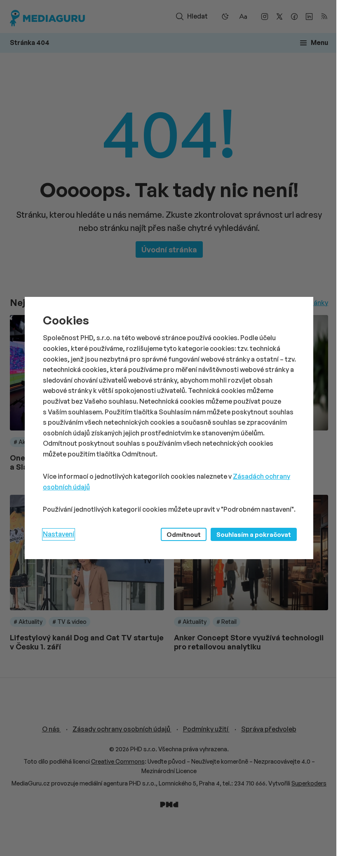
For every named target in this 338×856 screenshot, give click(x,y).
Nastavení (58, 534)
